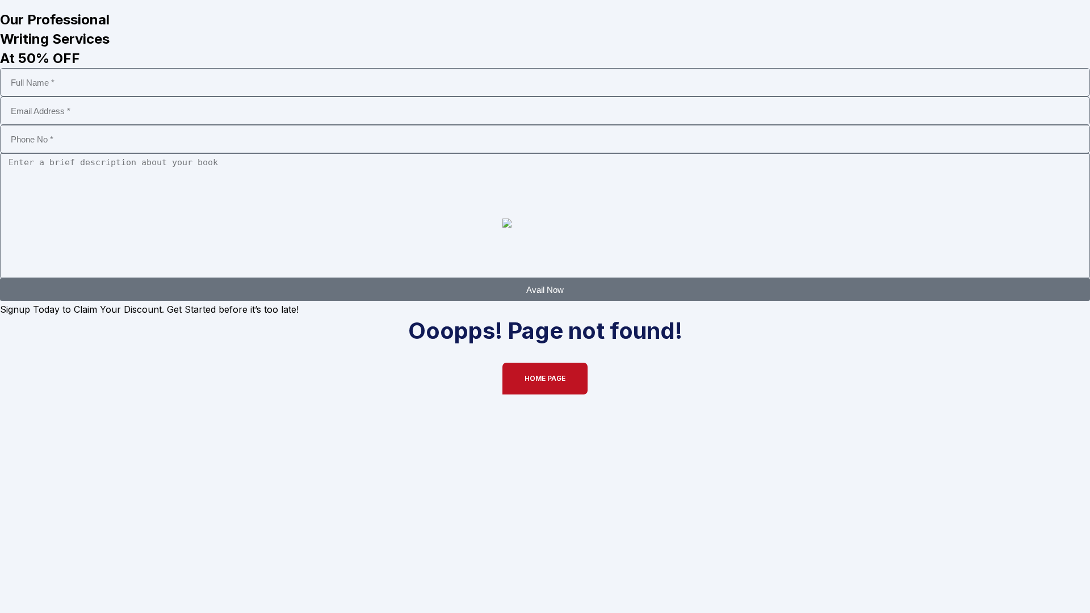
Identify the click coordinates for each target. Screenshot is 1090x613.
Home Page (545, 378)
